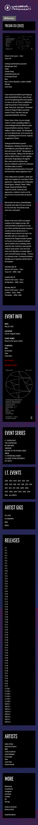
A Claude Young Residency (15, 458)
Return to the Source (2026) (15, 451)
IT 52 (6, 676)
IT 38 (6, 640)
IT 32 (6, 627)
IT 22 (6, 602)
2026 (6, 481)
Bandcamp (8, 786)
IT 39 (6, 643)
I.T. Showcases (10, 440)
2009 (22, 488)
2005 (15, 492)
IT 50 (6, 671)
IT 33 (6, 630)
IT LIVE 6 (7, 701)
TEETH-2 (7, 706)
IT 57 (6, 686)
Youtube (7, 796)
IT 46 (6, 660)
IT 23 (6, 604)
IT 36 (6, 637)
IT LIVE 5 (7, 699)
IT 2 (6, 550)
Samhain (8, 448)
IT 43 (6, 653)
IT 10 (6, 571)
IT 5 (6, 558)
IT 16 (6, 586)
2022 (23, 481)
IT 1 (6, 548)
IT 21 (6, 599)
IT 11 (6, 573)
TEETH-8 (7, 722)
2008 (26, 488)
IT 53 (6, 678)
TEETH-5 (7, 714)
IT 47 (6, 663)
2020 (6, 484)
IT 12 (6, 576)
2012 (10, 488)
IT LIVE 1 (7, 689)
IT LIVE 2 (7, 691)
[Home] (19, 8)
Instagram (8, 791)
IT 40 (6, 645)
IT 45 (6, 658)
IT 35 (6, 635)
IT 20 (6, 596)
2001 (28, 492)
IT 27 (6, 614)
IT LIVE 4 (7, 696)
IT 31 (6, 625)
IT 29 (6, 619)
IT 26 (6, 612)
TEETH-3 (7, 709)
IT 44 (6, 655)
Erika (6, 353)
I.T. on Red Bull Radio (13, 456)
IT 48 (6, 666)
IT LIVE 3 (7, 694)
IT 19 (6, 594)
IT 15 (6, 584)
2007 (6, 492)
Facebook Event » (11, 365)
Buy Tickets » (10, 361)
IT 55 (6, 683)
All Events (13, 495)
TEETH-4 (7, 712)
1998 (6, 495)
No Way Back (9, 445)
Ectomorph (8, 351)
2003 (20, 492)
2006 (11, 492)
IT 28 (6, 617)
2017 (18, 484)
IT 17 (6, 589)
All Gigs (8, 515)
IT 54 (6, 681)
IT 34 (6, 632)
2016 (22, 484)
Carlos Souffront (10, 751)
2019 (10, 484)
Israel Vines (8, 356)
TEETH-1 (7, 704)
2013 (6, 488)
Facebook (8, 794)
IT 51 (6, 673)
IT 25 (6, 609)
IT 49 (6, 668)
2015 (26, 484)
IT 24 (6, 607)
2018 (14, 484)
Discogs (7, 802)
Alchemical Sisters (10, 746)
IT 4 (6, 556)
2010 (17, 488)
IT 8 (6, 566)
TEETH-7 (7, 719)
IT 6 (6, 561)
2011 (14, 488)
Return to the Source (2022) (14, 341)
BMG (6, 348)
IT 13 (6, 579)
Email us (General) (11, 807)
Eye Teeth (8, 461)
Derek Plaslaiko (10, 754)
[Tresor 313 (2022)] (19, 43)
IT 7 (6, 563)
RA (6, 799)
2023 (19, 481)
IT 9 (6, 568)
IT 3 (6, 553)
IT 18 (6, 591)
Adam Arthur (9, 744)
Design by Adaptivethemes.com (29, 823)
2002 (24, 492)
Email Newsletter (10, 815)
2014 (30, 484)
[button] (9, 18)
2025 (10, 481)
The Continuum (11, 443)
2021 (27, 481)
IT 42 (6, 650)
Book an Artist (9, 809)
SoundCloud (9, 789)
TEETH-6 (7, 717)
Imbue (7, 453)
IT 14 (6, 581)
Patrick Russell (9, 764)
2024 (15, 481)
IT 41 (6, 648)
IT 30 (6, 622)
